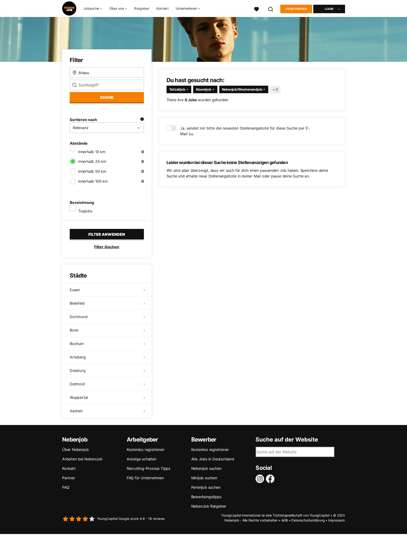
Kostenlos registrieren (145, 449)
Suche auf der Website (287, 439)
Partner (68, 477)
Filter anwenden (106, 234)
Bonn (74, 330)
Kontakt (162, 8)
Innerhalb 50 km (92, 171)
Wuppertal (79, 397)
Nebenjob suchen (206, 468)
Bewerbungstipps (206, 496)
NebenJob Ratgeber (208, 506)
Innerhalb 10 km (92, 151)
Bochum (77, 343)
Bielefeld (77, 303)
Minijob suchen (204, 477)
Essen (75, 289)
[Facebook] (271, 479)
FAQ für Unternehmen (145, 477)
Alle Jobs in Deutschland (212, 459)
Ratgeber (141, 8)
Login (329, 9)
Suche (107, 97)
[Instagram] (261, 479)
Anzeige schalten (141, 459)
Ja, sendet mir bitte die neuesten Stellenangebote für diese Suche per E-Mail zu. (245, 131)
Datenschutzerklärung (308, 520)
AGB (284, 520)
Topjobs (85, 211)
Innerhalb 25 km (92, 161)
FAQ (65, 487)
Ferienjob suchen (205, 487)
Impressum (336, 520)
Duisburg (77, 370)
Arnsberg (77, 357)
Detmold (77, 384)
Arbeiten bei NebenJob (82, 459)
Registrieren (296, 9)
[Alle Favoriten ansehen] (256, 8)
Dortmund (78, 316)
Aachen (76, 410)
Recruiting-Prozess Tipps (148, 468)
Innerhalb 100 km (93, 181)
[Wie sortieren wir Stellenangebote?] (142, 119)
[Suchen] (271, 8)
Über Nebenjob (75, 449)
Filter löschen (106, 246)
